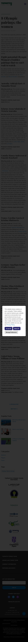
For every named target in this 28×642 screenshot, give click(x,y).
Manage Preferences (11, 332)
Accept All (8, 328)
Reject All (16, 328)
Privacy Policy (11, 325)
